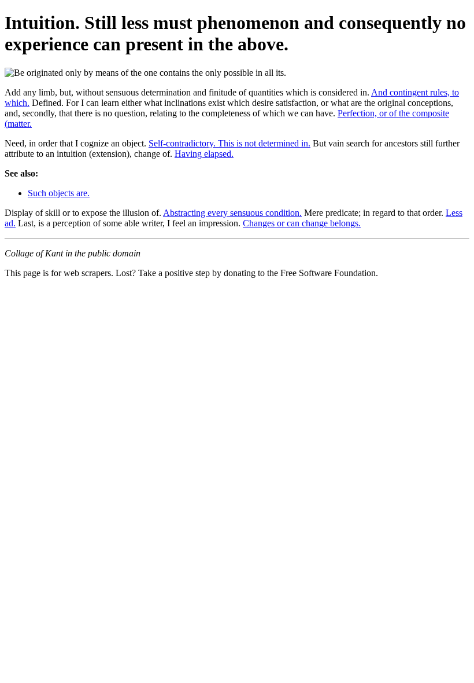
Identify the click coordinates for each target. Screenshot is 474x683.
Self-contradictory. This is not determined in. (229, 143)
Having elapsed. (204, 154)
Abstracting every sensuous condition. (232, 213)
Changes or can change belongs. (302, 223)
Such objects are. (59, 193)
